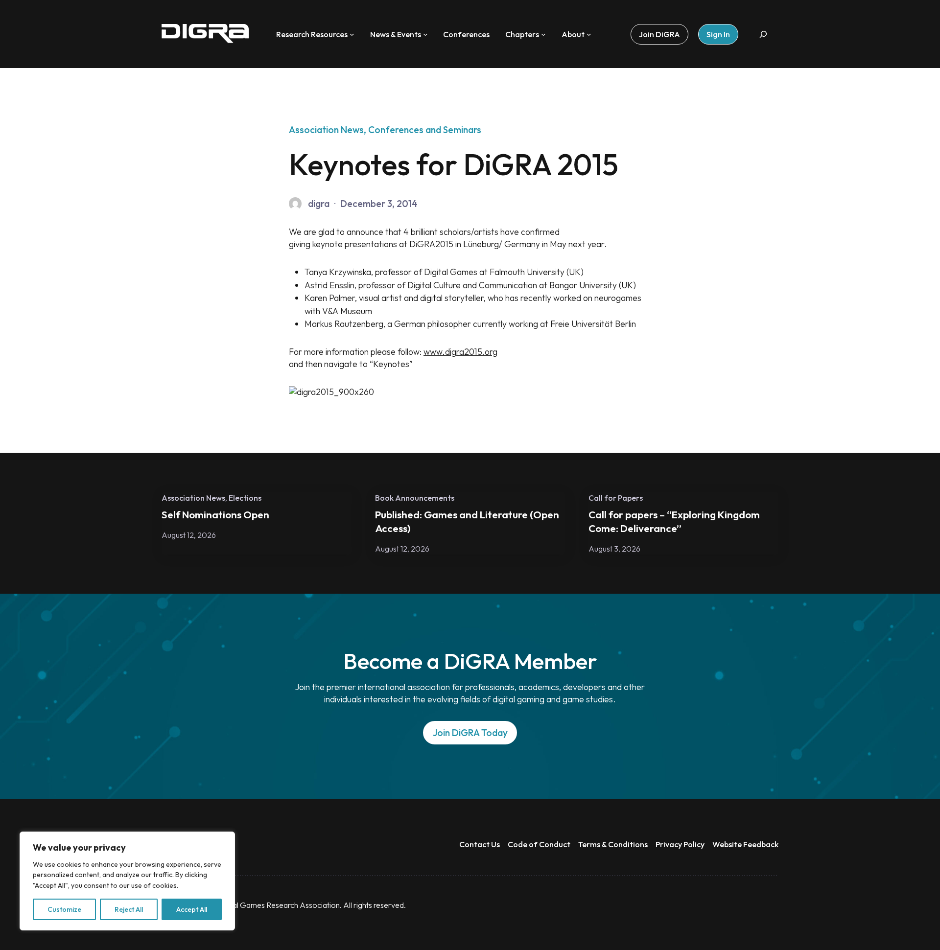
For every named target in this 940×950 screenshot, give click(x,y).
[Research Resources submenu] (352, 34)
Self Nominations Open (215, 514)
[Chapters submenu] (543, 34)
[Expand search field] (763, 34)
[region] (127, 881)
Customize (64, 909)
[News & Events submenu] (425, 34)
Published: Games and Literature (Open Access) (467, 521)
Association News (326, 130)
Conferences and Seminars (424, 130)
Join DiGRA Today (470, 733)
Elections (245, 498)
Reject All (129, 909)
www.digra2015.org (460, 351)
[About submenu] (589, 34)
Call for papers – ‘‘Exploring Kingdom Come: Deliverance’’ (674, 521)
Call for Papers (615, 498)
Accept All (191, 909)
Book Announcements (414, 498)
